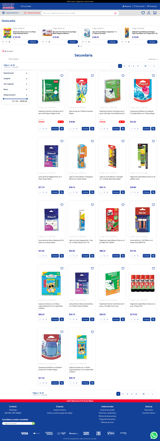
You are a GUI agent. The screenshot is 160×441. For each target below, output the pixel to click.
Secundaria (9, 51)
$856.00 (23, 101)
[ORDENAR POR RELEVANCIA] (150, 59)
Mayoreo (128, 6)
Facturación (140, 6)
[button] (10, 13)
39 (145, 66)
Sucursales (27, 6)
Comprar (33, 42)
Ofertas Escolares (33, 12)
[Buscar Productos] (115, 13)
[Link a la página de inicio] (3, 50)
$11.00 (15, 101)
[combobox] (80, 13)
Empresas (153, 6)
